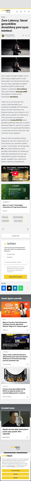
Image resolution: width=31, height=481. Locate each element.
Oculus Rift (5, 221)
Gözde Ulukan (7, 364)
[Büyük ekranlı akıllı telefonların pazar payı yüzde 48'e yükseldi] (15, 419)
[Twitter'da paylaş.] (10, 288)
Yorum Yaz (15, 236)
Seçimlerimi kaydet (15, 277)
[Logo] (6, 11)
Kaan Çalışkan (7, 396)
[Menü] (29, 12)
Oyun (3, 17)
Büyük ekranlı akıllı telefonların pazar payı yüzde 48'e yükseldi (15, 431)
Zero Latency (22, 89)
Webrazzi (5, 330)
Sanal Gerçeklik (18, 217)
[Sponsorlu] (15, 192)
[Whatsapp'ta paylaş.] (21, 288)
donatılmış (14, 97)
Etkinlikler (6, 352)
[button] (15, 64)
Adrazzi (5, 211)
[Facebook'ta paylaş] (4, 288)
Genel (4, 319)
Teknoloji (5, 217)
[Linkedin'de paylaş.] (15, 288)
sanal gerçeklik (21, 91)
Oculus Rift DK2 (16, 120)
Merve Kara (6, 437)
